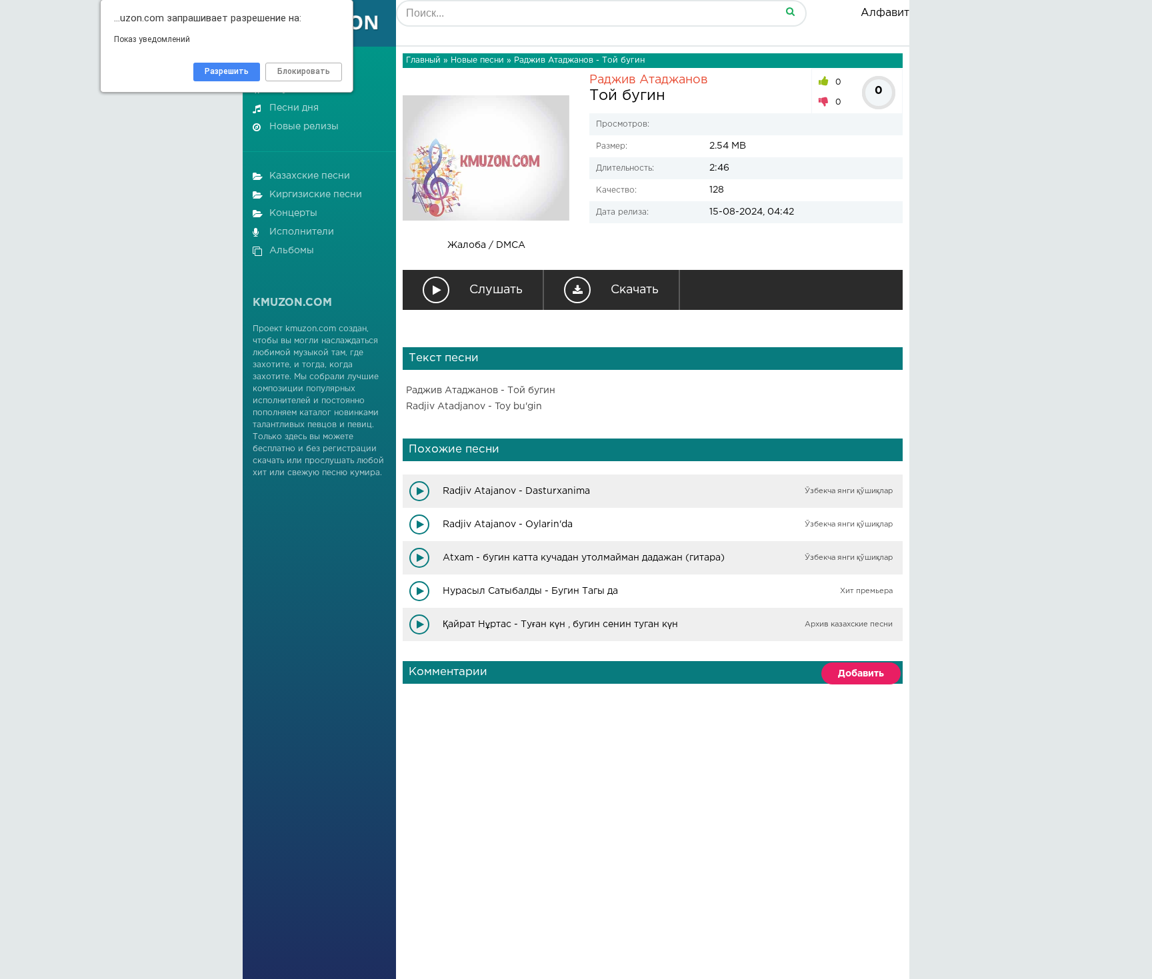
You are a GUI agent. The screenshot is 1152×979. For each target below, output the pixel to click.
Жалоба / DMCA (486, 245)
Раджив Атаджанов (648, 80)
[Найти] (790, 11)
